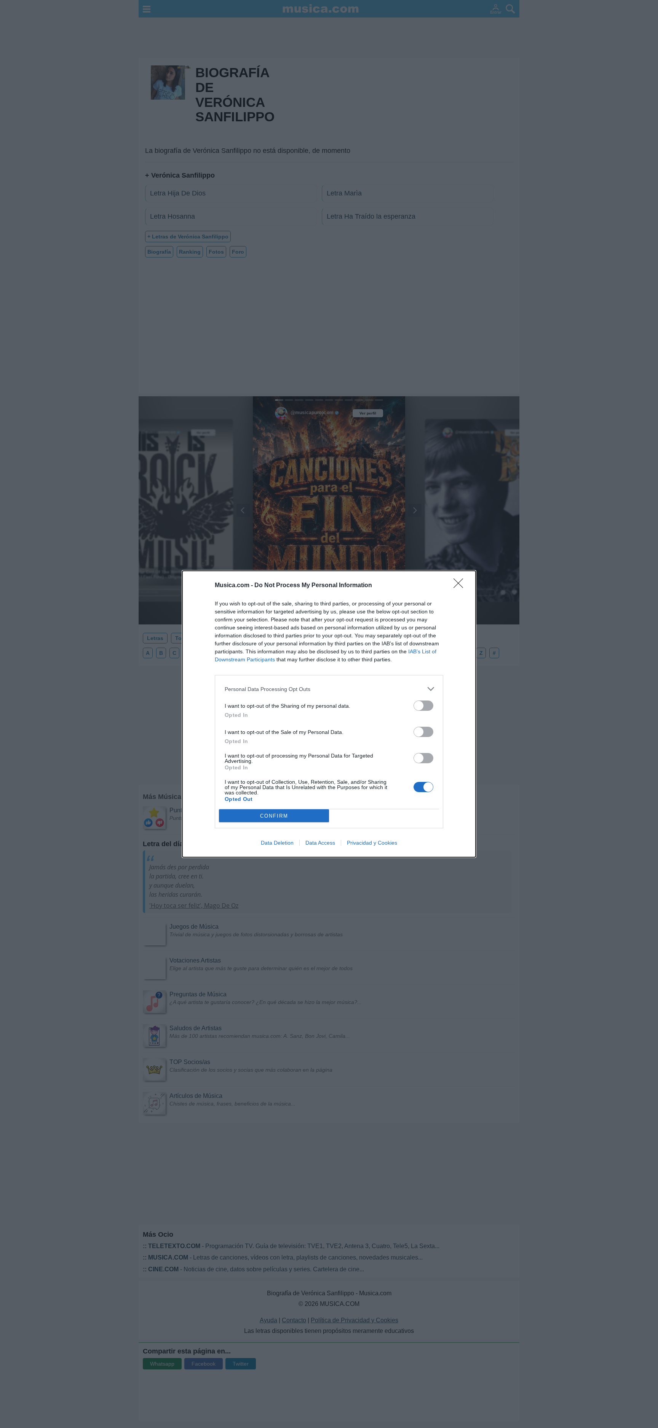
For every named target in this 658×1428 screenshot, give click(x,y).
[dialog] (329, 714)
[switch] (423, 705)
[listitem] (329, 689)
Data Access (320, 843)
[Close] (461, 585)
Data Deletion (277, 843)
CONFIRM (274, 816)
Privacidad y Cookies (372, 843)
